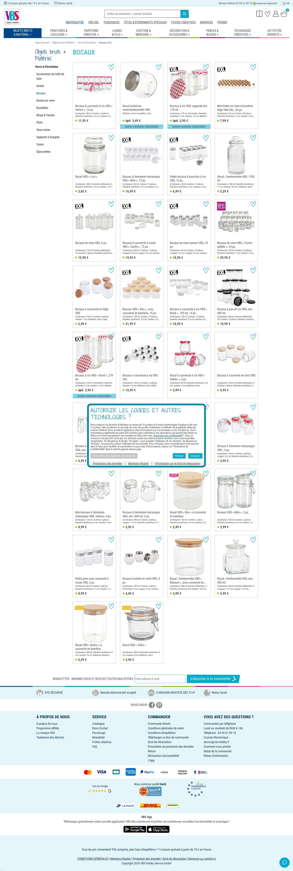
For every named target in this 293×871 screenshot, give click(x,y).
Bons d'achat (100, 728)
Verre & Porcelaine (87, 42)
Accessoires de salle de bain (50, 76)
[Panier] (284, 14)
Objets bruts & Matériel (63, 42)
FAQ (94, 746)
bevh (163, 784)
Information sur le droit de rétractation (177, 463)
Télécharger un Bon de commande (168, 737)
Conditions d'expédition (162, 733)
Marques (206, 22)
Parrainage (98, 733)
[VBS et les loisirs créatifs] (12, 16)
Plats (39, 122)
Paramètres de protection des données (171, 746)
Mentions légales (138, 463)
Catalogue (98, 723)
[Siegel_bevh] (150, 791)
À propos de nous (46, 723)
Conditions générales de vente (166, 728)
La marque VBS (45, 733)
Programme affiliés (47, 728)
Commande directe (159, 723)
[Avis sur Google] (100, 789)
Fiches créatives (183, 22)
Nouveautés (75, 22)
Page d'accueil (42, 42)
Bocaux (40, 93)
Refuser (179, 455)
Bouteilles (42, 108)
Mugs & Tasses (45, 115)
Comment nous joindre (217, 746)
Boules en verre (45, 100)
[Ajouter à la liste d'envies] (111, 67)
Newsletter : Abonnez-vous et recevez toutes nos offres (93, 679)
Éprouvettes (43, 151)
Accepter (195, 455)
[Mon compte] (276, 14)
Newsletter (98, 737)
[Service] (259, 14)
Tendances (111, 22)
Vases (40, 144)
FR (287, 3)
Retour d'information (216, 756)
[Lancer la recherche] (184, 14)
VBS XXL (93, 22)
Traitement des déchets (50, 737)
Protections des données (107, 463)
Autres (40, 86)
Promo (222, 22)
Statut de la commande (217, 751)
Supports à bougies (48, 137)
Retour (152, 751)
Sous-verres (43, 129)
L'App (151, 760)
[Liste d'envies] (267, 14)
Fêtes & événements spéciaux (145, 22)
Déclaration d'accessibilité (163, 756)
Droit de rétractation (159, 742)
